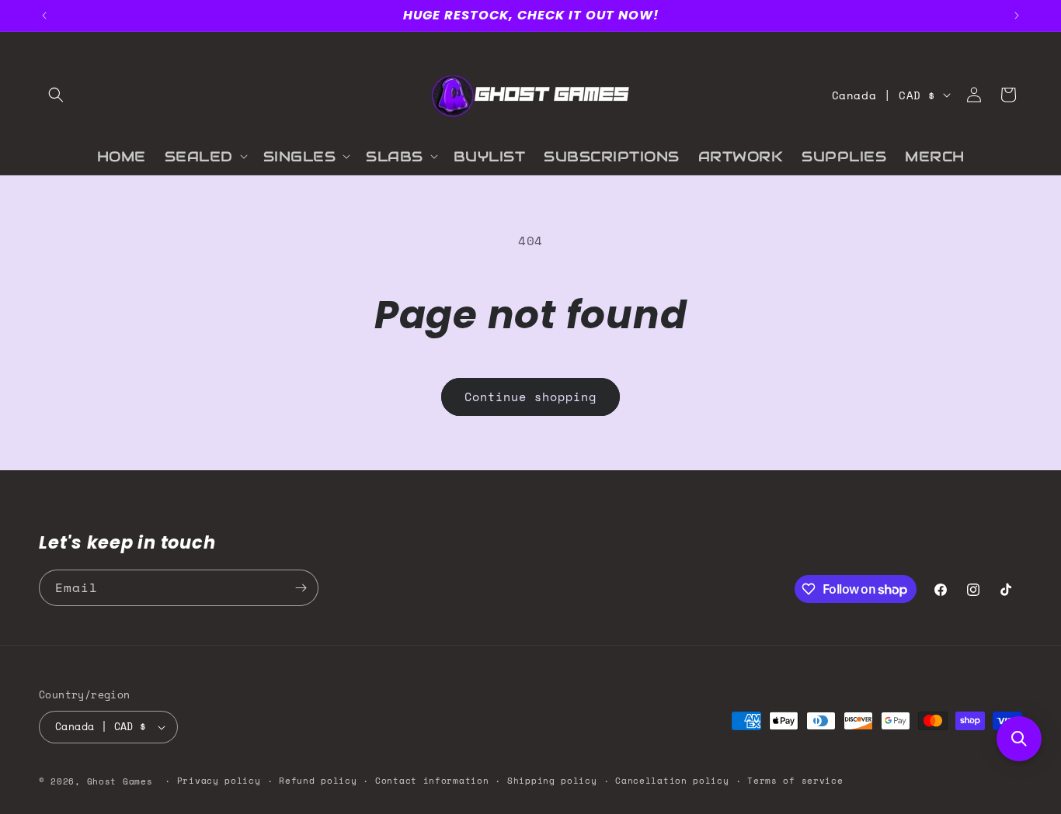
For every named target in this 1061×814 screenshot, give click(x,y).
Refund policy (318, 780)
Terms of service (795, 780)
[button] (56, 95)
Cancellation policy (672, 780)
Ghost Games (120, 781)
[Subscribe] (301, 588)
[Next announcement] (1017, 15)
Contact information (432, 780)
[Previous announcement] (44, 15)
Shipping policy (552, 780)
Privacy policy (219, 780)
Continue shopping (530, 396)
